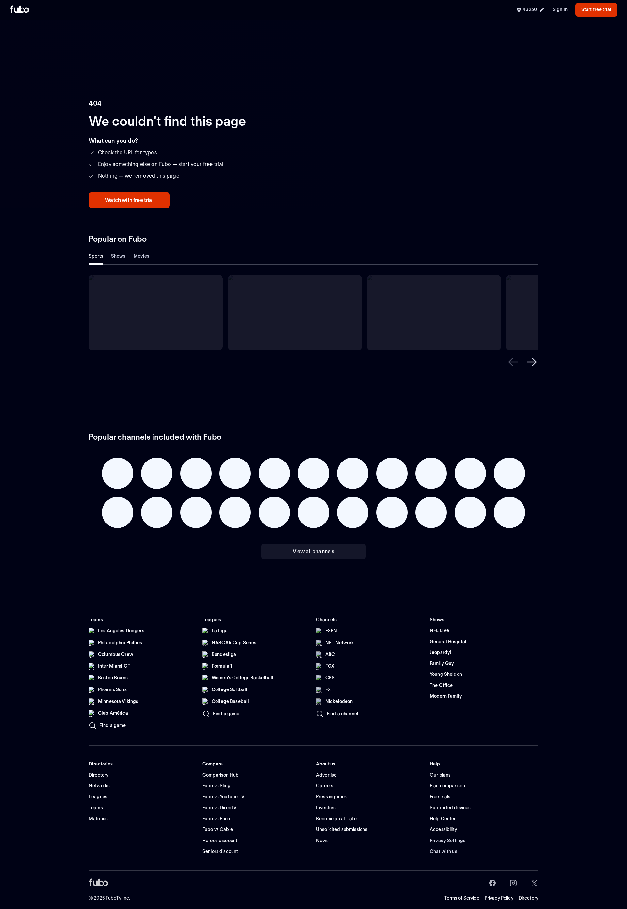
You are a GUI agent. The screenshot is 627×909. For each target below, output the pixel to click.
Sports (96, 256)
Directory (528, 898)
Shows (118, 256)
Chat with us (443, 851)
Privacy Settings (447, 840)
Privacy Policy (499, 898)
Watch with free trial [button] (129, 200)
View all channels (314, 551)
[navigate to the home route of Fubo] (19, 9)
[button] (513, 362)
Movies (142, 256)
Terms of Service (461, 898)
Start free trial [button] (596, 9)
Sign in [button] (560, 9)
